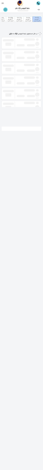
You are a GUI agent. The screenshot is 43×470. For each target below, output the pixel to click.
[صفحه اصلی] (20, 3)
